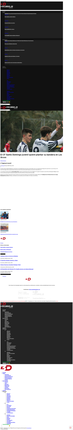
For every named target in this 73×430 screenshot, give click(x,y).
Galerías (4, 66)
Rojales (8, 95)
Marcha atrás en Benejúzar (5, 249)
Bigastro (8, 76)
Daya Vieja (8, 82)
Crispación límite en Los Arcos (6, 251)
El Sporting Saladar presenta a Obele (9, 260)
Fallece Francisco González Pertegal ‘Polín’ (10, 265)
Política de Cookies (17, 301)
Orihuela (8, 91)
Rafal (8, 93)
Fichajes (6, 317)
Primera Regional (8, 315)
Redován (8, 94)
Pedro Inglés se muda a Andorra (10, 16)
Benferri (8, 74)
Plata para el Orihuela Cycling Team (11, 43)
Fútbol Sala (7, 323)
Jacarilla (8, 349)
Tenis (6, 320)
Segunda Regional (8, 316)
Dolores (8, 83)
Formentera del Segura (11, 84)
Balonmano (7, 325)
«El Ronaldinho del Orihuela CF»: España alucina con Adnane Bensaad (16, 269)
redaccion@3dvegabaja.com (34, 289)
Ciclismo (6, 41)
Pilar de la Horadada (10, 92)
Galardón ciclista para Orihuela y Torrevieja (12, 56)
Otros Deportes (8, 326)
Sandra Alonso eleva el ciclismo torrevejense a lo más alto (14, 50)
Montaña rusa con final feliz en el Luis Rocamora (8, 221)
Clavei (57, 301)
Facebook (4, 276)
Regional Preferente (9, 314)
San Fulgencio (9, 96)
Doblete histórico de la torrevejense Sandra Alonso (13, 62)
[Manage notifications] (70, 428)
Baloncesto (7, 322)
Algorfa (8, 332)
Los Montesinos (9, 89)
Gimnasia (6, 321)
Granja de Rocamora (10, 85)
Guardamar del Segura (10, 86)
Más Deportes (5, 39)
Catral (8, 78)
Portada (4, 11)
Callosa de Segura (10, 77)
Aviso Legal (2, 301)
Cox (7, 80)
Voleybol (6, 324)
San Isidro (8, 97)
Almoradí (8, 72)
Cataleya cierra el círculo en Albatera (9, 256)
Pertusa (2, 165)
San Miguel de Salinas (10, 98)
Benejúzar (8, 73)
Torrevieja (8, 99)
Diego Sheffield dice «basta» (9, 29)
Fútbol (4, 12)
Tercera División (8, 313)
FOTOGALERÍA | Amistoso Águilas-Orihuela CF (12, 35)
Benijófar (8, 75)
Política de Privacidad (9, 301)
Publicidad (23, 301)
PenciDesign (29, 428)
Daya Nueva (9, 81)
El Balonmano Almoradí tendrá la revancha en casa (9, 234)
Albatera (8, 69)
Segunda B (6, 14)
